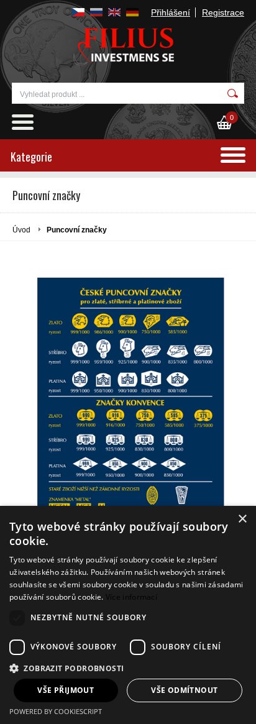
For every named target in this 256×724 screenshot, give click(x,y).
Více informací (131, 597)
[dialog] (128, 615)
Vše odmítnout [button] (184, 690)
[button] (128, 668)
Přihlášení (170, 12)
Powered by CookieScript (55, 711)
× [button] (242, 519)
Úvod (21, 230)
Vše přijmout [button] (65, 690)
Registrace (223, 12)
